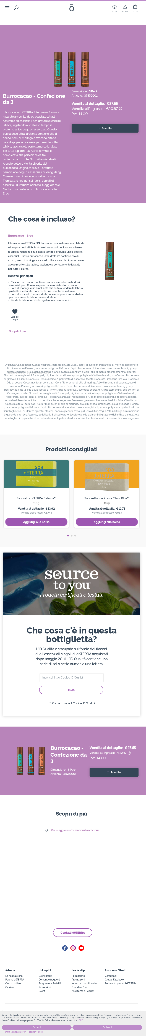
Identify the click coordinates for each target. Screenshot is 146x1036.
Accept (37, 1027)
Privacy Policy (36, 1032)
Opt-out (107, 1027)
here (80, 1020)
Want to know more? (15, 1032)
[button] (68, 536)
